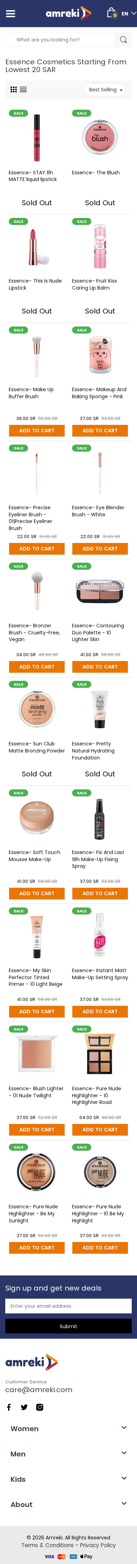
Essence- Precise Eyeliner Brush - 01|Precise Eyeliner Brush (30, 518)
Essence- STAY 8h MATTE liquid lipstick (33, 176)
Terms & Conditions (47, 1545)
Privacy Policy (98, 1545)
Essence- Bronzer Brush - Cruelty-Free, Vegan (34, 632)
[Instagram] (39, 1407)
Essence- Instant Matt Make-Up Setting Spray (100, 974)
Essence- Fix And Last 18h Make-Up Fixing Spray (98, 859)
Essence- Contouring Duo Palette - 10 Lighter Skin (98, 632)
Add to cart (36, 430)
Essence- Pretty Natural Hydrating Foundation (93, 750)
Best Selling (103, 89)
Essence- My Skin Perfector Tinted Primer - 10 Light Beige (36, 977)
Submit (68, 1326)
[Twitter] (24, 1407)
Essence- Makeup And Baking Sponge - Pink (99, 393)
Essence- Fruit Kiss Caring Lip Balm (94, 284)
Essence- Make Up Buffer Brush (31, 393)
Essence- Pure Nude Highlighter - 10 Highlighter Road (96, 1095)
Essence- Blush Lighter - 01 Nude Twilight (36, 1092)
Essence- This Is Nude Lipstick (35, 284)
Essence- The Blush (96, 172)
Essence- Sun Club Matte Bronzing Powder (37, 747)
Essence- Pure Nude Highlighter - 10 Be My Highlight (98, 1213)
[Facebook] (8, 1407)
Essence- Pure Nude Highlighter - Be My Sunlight (33, 1213)
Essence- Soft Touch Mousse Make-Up (34, 856)
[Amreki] (68, 13)
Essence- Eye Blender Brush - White (98, 511)
